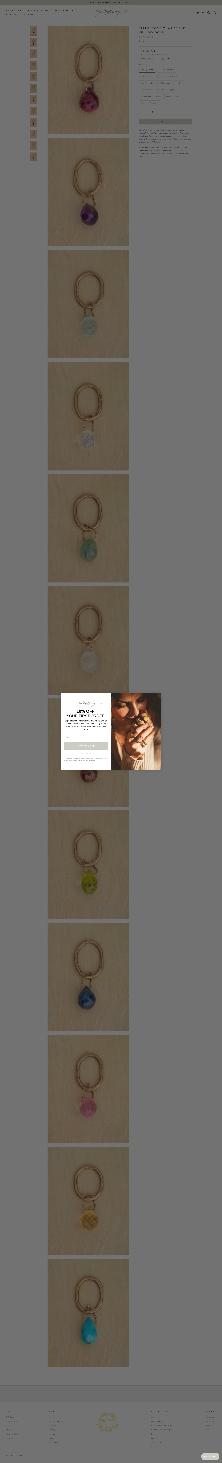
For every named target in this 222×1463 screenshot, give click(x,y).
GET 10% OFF (86, 746)
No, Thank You (85, 754)
